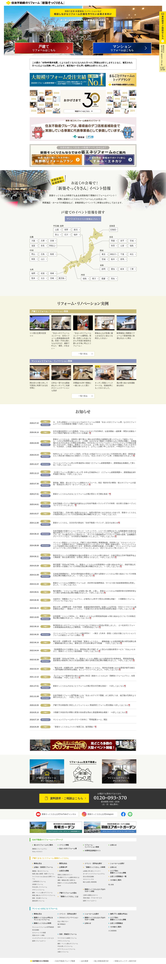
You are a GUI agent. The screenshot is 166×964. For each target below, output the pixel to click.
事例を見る (38, 863)
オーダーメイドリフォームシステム (94, 874)
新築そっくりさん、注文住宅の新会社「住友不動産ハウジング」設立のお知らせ (85, 523)
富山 (57, 235)
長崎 (52, 273)
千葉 (122, 254)
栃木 (113, 259)
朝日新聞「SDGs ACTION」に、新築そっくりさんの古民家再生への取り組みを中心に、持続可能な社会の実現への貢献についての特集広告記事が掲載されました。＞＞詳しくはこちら (94, 565)
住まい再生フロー (63, 921)
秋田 (113, 246)
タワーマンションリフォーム (66, 949)
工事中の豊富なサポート (90, 895)
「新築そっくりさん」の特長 (95, 867)
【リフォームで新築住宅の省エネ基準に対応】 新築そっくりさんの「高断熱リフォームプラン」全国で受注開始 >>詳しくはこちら (94, 677)
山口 (43, 259)
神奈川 (113, 254)
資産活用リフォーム (38, 901)
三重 (132, 269)
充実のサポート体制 (38, 935)
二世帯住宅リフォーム (39, 881)
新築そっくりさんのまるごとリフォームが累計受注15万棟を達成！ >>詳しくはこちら (88, 686)
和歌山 (52, 246)
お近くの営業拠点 (116, 923)
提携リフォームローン (90, 901)
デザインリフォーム (38, 890)
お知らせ (113, 845)
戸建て (44, 48)
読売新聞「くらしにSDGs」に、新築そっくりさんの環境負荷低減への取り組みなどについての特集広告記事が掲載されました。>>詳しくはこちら (94, 617)
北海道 (113, 230)
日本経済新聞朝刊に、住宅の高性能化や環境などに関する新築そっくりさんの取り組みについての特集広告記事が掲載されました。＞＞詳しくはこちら (94, 575)
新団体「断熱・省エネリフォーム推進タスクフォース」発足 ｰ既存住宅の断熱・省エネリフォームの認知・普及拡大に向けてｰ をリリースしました (94, 483)
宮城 (132, 241)
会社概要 (84, 961)
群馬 (122, 259)
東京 (103, 254)
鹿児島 (61, 278)
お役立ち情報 (64, 871)
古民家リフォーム (37, 884)
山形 (122, 246)
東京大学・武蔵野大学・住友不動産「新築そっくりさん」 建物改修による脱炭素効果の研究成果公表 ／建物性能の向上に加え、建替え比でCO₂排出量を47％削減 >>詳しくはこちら (95, 642)
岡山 (33, 254)
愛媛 (103, 279)
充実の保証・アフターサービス (92, 898)
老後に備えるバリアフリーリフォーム (43, 895)
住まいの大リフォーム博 (68, 848)
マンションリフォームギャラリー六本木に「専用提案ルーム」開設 (80, 719)
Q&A (59, 927)
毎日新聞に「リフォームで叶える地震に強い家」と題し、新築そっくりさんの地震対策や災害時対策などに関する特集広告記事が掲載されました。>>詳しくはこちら (94, 592)
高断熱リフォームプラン (39, 849)
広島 (43, 254)
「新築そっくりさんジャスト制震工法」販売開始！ (74, 727)
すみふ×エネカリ (37, 851)
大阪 (33, 241)
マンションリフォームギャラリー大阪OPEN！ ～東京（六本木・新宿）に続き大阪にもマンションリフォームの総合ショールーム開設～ (94, 634)
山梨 (57, 230)
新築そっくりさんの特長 (42, 923)
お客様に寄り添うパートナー (92, 871)
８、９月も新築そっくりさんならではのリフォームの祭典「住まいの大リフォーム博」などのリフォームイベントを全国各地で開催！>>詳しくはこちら (94, 423)
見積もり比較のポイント (65, 874)
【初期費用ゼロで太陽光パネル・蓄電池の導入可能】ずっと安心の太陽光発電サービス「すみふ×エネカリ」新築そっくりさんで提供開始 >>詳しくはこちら (94, 650)
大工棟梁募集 (112, 931)
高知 (113, 279)
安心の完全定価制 (88, 876)
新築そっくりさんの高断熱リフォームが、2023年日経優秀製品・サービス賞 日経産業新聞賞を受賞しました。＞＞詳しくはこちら (94, 584)
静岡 (103, 269)
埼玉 (132, 254)
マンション (122, 48)
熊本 (33, 278)
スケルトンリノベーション (68, 917)
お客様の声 (63, 867)
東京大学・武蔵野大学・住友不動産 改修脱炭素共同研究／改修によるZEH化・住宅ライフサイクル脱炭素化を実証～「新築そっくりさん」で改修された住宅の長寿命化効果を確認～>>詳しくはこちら (94, 608)
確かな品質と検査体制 (90, 882)
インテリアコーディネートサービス (43, 938)
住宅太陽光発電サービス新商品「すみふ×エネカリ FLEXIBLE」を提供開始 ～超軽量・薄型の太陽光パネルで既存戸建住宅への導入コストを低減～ (94, 432)
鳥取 (33, 259)
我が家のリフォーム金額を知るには (68, 877)
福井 (76, 235)
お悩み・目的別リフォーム (43, 867)
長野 (66, 230)
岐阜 (122, 269)
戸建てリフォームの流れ (68, 893)
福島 (132, 246)
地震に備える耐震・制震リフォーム (43, 874)
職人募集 (111, 884)
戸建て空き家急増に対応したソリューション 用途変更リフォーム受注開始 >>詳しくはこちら (90, 705)
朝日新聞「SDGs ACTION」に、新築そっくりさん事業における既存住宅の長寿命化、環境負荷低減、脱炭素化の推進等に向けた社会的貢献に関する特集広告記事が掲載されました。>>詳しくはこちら (94, 659)
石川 (66, 235)
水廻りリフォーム (63, 952)
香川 (94, 279)
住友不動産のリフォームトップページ (47, 840)
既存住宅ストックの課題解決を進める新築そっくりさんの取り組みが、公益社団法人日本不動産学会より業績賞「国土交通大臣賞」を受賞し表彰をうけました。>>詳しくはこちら (94, 556)
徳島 (85, 279)
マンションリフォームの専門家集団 (43, 927)
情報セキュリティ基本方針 (125, 961)
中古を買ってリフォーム (39, 887)
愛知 (113, 269)
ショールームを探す (117, 863)
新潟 (76, 230)
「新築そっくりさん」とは (68, 896)
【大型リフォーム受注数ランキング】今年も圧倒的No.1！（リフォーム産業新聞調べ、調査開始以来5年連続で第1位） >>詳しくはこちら (94, 473)
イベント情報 (64, 845)
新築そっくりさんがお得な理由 (67, 883)
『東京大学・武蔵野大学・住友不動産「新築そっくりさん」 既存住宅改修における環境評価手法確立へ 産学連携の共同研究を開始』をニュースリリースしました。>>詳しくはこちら (94, 669)
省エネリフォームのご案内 (43, 845)
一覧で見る (83, 354)
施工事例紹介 (62, 924)
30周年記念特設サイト (93, 850)
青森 (113, 241)
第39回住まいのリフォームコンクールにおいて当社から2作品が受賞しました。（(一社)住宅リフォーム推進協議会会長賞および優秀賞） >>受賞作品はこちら (94, 626)
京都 (52, 241)
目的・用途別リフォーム (68, 934)
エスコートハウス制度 (39, 932)
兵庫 (43, 241)
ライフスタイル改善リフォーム (67, 938)
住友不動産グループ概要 (65, 961)
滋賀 (33, 246)
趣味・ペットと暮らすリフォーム (42, 892)
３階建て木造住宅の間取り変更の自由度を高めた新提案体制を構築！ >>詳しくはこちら (89, 712)
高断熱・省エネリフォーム (40, 871)
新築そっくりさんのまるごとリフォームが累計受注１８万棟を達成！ (81, 494)
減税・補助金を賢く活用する (66, 880)
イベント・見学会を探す (93, 863)
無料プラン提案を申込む (119, 914)
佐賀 (43, 273)
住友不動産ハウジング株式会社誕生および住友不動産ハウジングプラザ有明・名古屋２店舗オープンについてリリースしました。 (94, 504)
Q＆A (59, 885)
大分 (43, 278)
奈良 (43, 246)
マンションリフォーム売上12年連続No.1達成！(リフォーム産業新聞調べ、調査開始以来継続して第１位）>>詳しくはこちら (94, 464)
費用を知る (63, 863)
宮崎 (52, 278)
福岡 (33, 273)
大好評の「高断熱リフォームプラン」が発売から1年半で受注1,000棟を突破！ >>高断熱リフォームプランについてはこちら (94, 600)
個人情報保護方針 (101, 961)
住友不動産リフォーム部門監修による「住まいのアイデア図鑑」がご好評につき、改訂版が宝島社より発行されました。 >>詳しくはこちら (94, 696)
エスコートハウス (88, 879)
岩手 (122, 241)
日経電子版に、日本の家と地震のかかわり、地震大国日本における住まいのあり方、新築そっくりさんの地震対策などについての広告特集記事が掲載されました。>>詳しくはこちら (94, 513)
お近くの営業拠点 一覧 (118, 876)
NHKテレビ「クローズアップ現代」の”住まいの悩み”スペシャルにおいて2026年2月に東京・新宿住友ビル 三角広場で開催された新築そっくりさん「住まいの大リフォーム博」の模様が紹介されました (94, 455)
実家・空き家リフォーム (39, 898)
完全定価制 (35, 930)
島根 (52, 254)
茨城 (103, 259)
